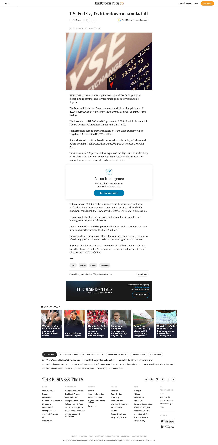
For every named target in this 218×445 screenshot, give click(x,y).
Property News (155, 354)
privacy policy (99, 436)
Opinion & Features (50, 414)
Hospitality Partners (119, 417)
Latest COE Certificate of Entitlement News (135, 360)
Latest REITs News (138, 354)
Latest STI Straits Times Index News (126, 364)
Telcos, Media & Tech (74, 404)
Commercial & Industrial (52, 401)
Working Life (47, 421)
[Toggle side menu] (5, 3)
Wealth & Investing (96, 394)
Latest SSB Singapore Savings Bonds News (99, 360)
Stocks (93, 265)
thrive (162, 394)
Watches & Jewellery (120, 404)
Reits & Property (71, 397)
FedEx (73, 265)
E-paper (137, 391)
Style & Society (117, 401)
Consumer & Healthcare (75, 411)
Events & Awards (141, 417)
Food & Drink (116, 394)
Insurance (92, 406)
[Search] (9, 3)
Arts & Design (116, 407)
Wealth (91, 391)
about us (74, 436)
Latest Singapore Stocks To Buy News (80, 368)
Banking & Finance (72, 394)
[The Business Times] (106, 3)
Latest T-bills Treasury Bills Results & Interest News (61, 360)
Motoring (115, 397)
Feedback (142, 274)
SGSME (162, 407)
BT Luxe (114, 411)
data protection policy (139, 436)
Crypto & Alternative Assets (96, 402)
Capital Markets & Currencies (72, 415)
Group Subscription (142, 407)
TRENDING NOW (49, 306)
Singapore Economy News (117, 354)
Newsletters (139, 397)
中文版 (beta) (139, 421)
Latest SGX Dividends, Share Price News (158, 364)
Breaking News (48, 391)
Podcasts (138, 401)
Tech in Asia (165, 397)
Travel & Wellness (118, 414)
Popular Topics (49, 354)
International (47, 407)
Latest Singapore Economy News (110, 368)
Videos (137, 394)
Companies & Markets (74, 391)
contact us (83, 436)
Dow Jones (104, 265)
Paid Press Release (142, 411)
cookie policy (125, 436)
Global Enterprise (167, 404)
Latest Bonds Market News (52, 368)
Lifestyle (114, 391)
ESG (43, 417)
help (90, 436)
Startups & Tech (49, 411)
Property (45, 394)
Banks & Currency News (69, 354)
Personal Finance (95, 397)
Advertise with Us (141, 414)
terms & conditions (112, 436)
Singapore (46, 404)
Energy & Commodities (74, 401)
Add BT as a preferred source (134, 20)
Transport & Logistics (74, 407)
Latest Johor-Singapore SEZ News (54, 364)
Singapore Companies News (92, 354)
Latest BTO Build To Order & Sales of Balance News (90, 364)
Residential (46, 397)
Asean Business (166, 400)
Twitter (83, 265)
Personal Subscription (143, 404)
